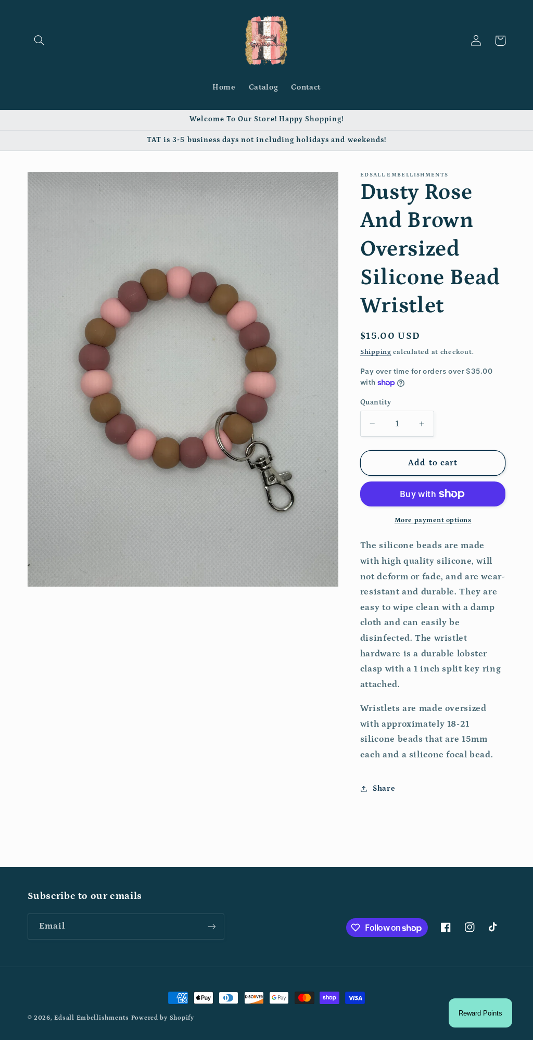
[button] (40, 41)
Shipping (375, 352)
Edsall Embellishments (91, 1017)
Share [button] (384, 788)
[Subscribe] (211, 926)
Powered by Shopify (162, 1017)
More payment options (433, 520)
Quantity (375, 402)
